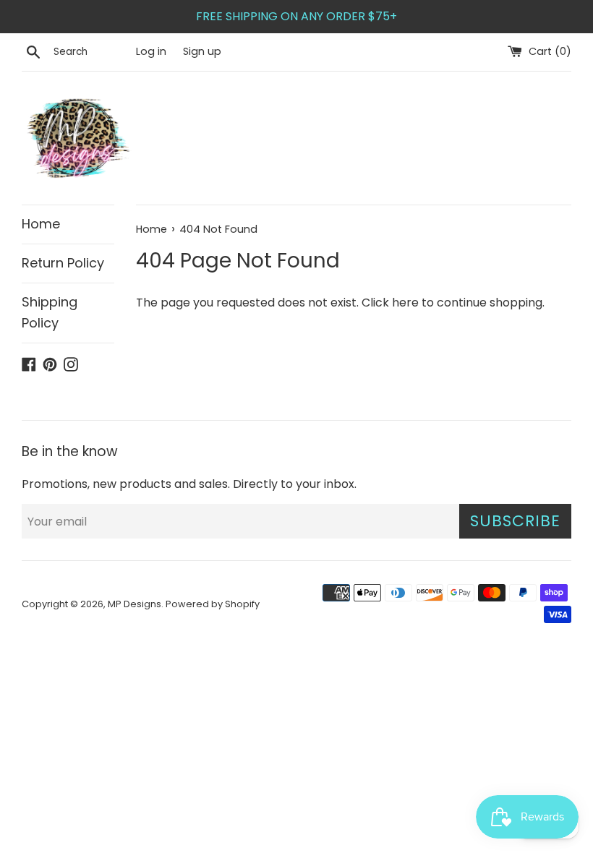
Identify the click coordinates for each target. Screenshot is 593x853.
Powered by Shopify (213, 604)
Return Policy (63, 263)
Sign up (202, 51)
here (405, 302)
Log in (151, 51)
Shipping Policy (49, 312)
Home (41, 224)
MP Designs (134, 604)
